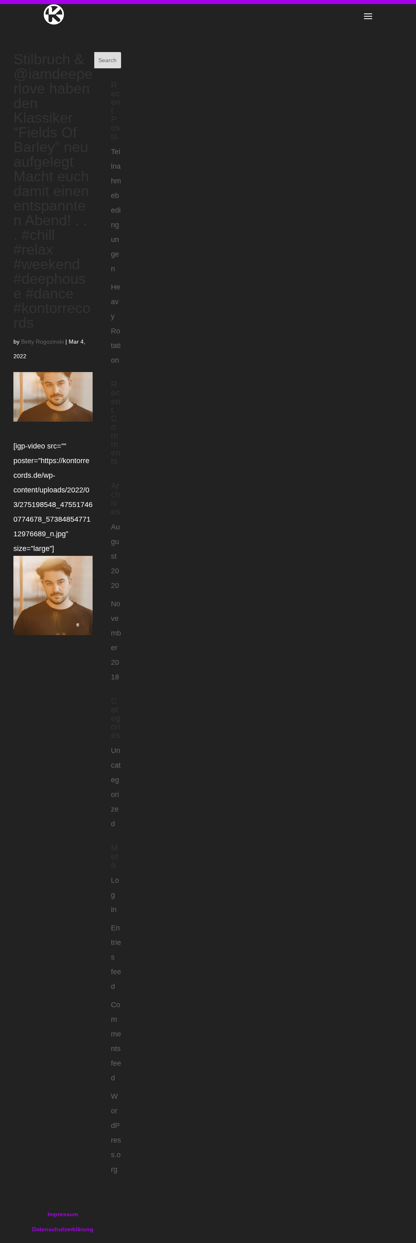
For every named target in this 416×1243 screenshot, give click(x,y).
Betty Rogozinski (42, 341)
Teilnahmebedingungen (116, 210)
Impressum (63, 1214)
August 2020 (115, 556)
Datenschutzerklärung (62, 1229)
